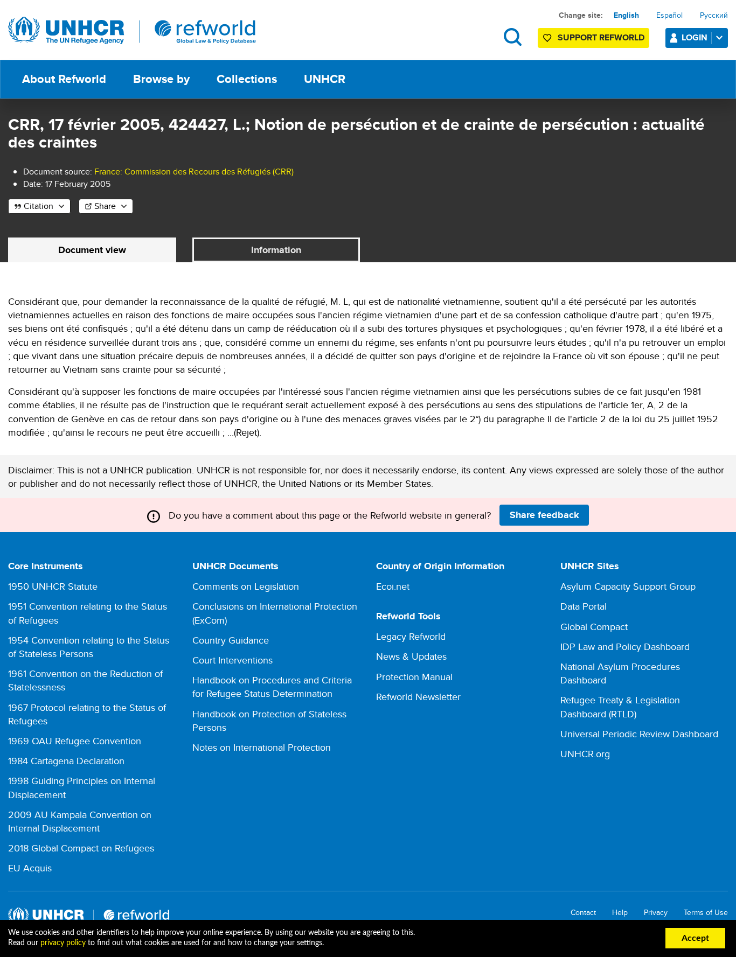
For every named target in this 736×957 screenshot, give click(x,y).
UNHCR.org (585, 753)
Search (513, 37)
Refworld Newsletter (418, 696)
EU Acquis (30, 868)
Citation (38, 206)
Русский (714, 15)
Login (694, 37)
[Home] (132, 30)
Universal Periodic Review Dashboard (639, 734)
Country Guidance (230, 640)
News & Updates (411, 656)
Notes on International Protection (261, 747)
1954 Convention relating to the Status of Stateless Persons (88, 646)
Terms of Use (706, 912)
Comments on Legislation (245, 586)
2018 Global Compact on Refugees (81, 848)
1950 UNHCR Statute (53, 586)
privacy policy (63, 943)
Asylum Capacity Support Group (628, 586)
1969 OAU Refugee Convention (74, 741)
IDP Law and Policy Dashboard (625, 646)
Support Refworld (601, 37)
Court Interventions (232, 660)
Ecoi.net (392, 586)
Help (620, 912)
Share (105, 206)
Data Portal (583, 606)
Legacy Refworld (411, 636)
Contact (583, 912)
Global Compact (594, 626)
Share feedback (544, 515)
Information (276, 250)
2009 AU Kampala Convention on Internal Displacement (79, 821)
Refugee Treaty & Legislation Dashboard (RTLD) (620, 706)
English (626, 15)
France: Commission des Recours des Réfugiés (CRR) (194, 171)
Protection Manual (414, 676)
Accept (695, 938)
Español (669, 15)
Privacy (656, 912)
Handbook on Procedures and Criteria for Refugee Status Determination (272, 686)
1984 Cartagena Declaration (66, 760)
